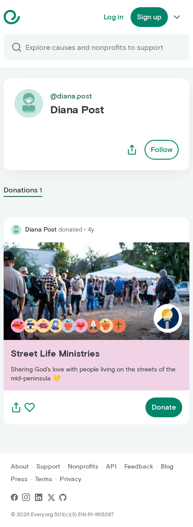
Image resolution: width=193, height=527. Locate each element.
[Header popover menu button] (176, 17)
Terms (43, 479)
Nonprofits (83, 466)
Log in (113, 17)
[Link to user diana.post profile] (16, 229)
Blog (167, 466)
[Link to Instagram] (26, 497)
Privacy (70, 479)
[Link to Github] (62, 497)
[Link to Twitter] (51, 497)
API (111, 466)
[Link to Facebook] (14, 497)
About (20, 466)
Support (48, 466)
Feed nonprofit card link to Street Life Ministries (83, 316)
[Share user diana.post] (132, 149)
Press (19, 479)
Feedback (138, 466)
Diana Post (41, 229)
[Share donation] (16, 407)
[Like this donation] (29, 407)
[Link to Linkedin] (38, 497)
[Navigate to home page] (34, 17)
